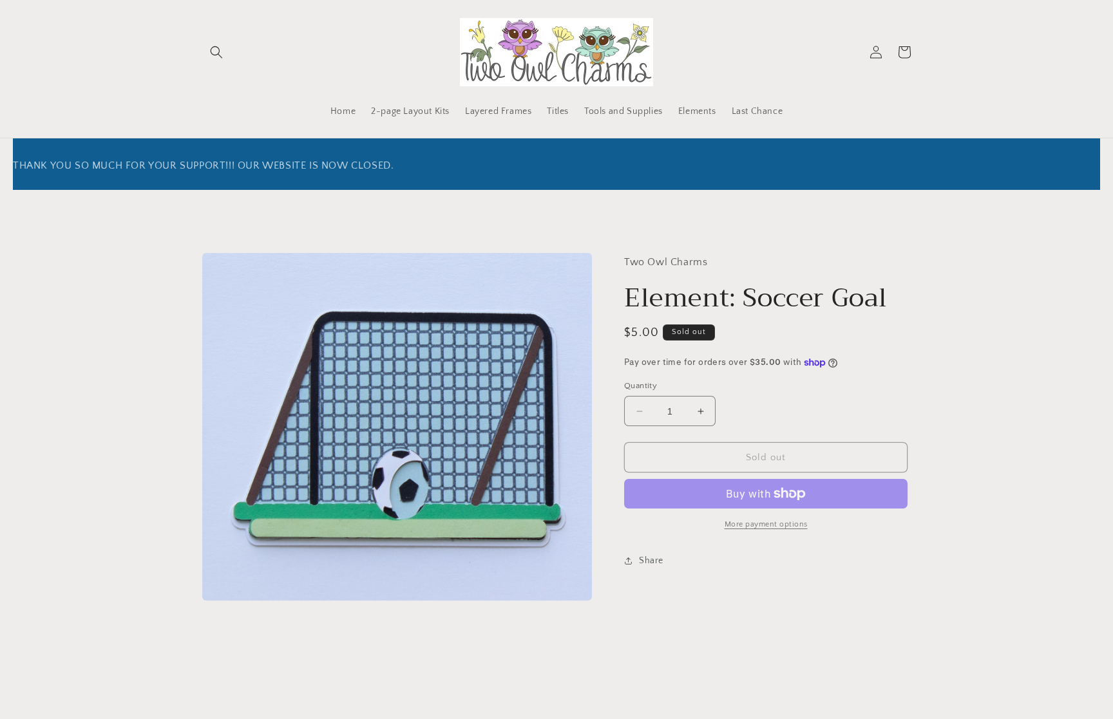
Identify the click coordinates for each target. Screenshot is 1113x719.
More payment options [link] (766, 524)
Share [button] (651, 561)
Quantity (640, 385)
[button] (216, 52)
